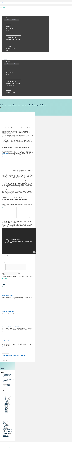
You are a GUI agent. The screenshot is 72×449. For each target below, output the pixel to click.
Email (21, 272)
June (6, 407)
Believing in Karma (6, 255)
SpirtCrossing (7, 447)
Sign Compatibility (6, 436)
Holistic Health (9, 28)
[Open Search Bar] (2, 53)
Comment (3, 270)
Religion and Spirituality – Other (13, 39)
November (6, 412)
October (6, 413)
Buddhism (8, 21)
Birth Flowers (7, 396)
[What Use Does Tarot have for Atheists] (17, 320)
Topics (5, 15)
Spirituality (8, 46)
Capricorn (6, 399)
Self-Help (8, 44)
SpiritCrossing (3, 7)
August (6, 395)
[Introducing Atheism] (17, 335)
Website (18, 273)
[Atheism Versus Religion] (17, 290)
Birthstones (7, 397)
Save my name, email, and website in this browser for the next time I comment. (17, 276)
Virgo (6, 418)
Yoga (7, 50)
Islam (4, 426)
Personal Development (11, 37)
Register (2, 368)
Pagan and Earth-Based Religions (13, 35)
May (6, 411)
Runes (4, 434)
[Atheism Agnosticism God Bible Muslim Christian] (17, 350)
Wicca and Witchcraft (11, 48)
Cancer (6, 398)
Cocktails (4, 423)
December (6, 400)
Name (3, 272)
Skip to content (3, 0)
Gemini (6, 402)
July (6, 406)
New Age (8, 32)
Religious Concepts (10, 41)
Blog (4, 420)
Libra (6, 409)
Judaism (7, 30)
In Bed (6, 403)
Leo (5, 408)
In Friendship (7, 404)
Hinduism (8, 26)
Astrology (8, 17)
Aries (6, 394)
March (6, 410)
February (6, 401)
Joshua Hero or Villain (7, 256)
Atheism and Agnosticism (11, 19)
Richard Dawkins (5, 153)
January (6, 405)
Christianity (8, 24)
